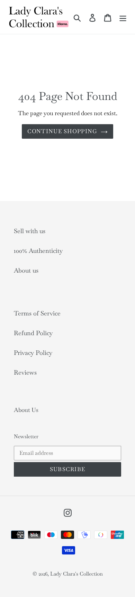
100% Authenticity (38, 251)
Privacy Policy (33, 353)
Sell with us (29, 231)
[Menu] (122, 17)
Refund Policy (33, 333)
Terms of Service (37, 313)
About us (26, 270)
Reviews (25, 372)
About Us (26, 410)
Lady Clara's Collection (76, 573)
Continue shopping (62, 131)
